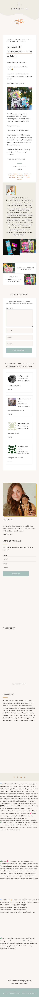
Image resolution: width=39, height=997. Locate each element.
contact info (7, 534)
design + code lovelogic (25, 993)
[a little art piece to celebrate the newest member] (19, 840)
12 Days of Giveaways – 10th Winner (19, 51)
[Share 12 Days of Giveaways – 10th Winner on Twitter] (19, 169)
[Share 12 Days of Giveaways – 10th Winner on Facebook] (17, 169)
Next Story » (13, 276)
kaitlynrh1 (21, 376)
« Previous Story (25, 265)
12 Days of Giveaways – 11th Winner (27, 247)
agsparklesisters (24, 399)
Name (5, 564)
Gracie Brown (23, 446)
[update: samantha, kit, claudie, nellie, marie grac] (19, 802)
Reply (10, 389)
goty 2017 (20, 177)
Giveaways (21, 41)
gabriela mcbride (23, 176)
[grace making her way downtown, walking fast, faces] (19, 956)
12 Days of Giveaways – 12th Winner (11, 247)
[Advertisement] (19, 601)
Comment (9, 308)
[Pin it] (21, 169)
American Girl (17, 174)
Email (5, 555)
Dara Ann (24, 198)
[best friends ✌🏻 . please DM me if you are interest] (19, 918)
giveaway (12, 177)
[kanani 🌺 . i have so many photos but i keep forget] (19, 879)
